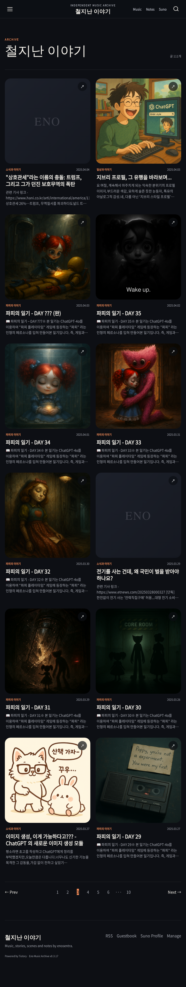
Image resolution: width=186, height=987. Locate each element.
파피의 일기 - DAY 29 (119, 836)
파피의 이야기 (13, 305)
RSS (109, 935)
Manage (174, 935)
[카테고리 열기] (10, 9)
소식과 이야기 (13, 170)
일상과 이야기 (104, 170)
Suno (163, 9)
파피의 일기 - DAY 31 (28, 707)
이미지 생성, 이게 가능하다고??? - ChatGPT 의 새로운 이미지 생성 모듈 (44, 840)
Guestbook (127, 935)
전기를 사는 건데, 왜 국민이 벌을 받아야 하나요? (138, 574)
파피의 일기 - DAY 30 (119, 707)
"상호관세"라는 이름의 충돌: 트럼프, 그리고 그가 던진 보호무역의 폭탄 (44, 180)
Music (137, 9)
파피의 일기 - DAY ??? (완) (33, 313)
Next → (174, 892)
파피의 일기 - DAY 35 (119, 313)
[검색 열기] (176, 9)
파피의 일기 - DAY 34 (28, 442)
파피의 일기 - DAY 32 (28, 571)
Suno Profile (151, 935)
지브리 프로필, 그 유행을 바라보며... (134, 177)
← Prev (11, 892)
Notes (150, 9)
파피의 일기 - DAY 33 (119, 442)
